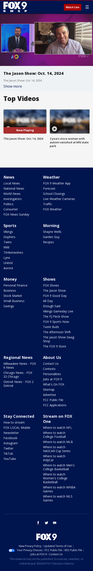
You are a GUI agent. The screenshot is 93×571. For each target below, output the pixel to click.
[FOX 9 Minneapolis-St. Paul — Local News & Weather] (16, 7)
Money (10, 279)
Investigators (12, 199)
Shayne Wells (52, 232)
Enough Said (51, 306)
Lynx (6, 258)
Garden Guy (51, 237)
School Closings (54, 194)
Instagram (10, 443)
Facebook (10, 438)
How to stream (14, 422)
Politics (8, 204)
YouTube (9, 459)
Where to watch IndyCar (54, 458)
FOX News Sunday (16, 214)
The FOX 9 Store (54, 346)
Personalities (52, 374)
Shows (49, 279)
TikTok (8, 453)
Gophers (9, 237)
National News (13, 188)
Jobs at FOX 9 (52, 379)
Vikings (8, 232)
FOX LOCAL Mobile (16, 427)
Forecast (49, 188)
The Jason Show (54, 290)
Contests (49, 369)
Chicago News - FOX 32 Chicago (17, 375)
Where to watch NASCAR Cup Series (57, 449)
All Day (48, 301)
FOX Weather (52, 209)
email (54, 522)
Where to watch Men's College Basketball (59, 467)
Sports (9, 225)
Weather (51, 177)
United (8, 263)
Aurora (8, 268)
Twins (7, 242)
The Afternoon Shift (57, 332)
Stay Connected (18, 416)
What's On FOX (53, 384)
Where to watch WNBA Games (59, 489)
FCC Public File (53, 400)
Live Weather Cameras (59, 199)
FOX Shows (51, 285)
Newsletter (11, 433)
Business (9, 290)
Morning (51, 225)
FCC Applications (54, 405)
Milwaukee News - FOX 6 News (19, 365)
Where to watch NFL (57, 427)
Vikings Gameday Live (58, 311)
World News (12, 194)
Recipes (48, 242)
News (8, 177)
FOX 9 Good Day (55, 296)
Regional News (17, 357)
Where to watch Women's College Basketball (55, 478)
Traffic (47, 204)
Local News (11, 183)
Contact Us (51, 363)
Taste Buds (51, 327)
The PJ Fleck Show (56, 316)
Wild (6, 247)
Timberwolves (13, 252)
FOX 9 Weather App (57, 183)
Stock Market (12, 296)
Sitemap (49, 389)
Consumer (10, 209)
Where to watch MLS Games (57, 498)
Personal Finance (15, 285)
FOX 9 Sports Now (56, 322)
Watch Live (72, 7)
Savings (8, 306)
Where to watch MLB (58, 442)
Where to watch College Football (54, 435)
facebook (38, 522)
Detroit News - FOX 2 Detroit (18, 384)
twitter (46, 522)
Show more (12, 86)
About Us (52, 357)
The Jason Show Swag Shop (58, 339)
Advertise (49, 395)
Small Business (13, 301)
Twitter (8, 448)
